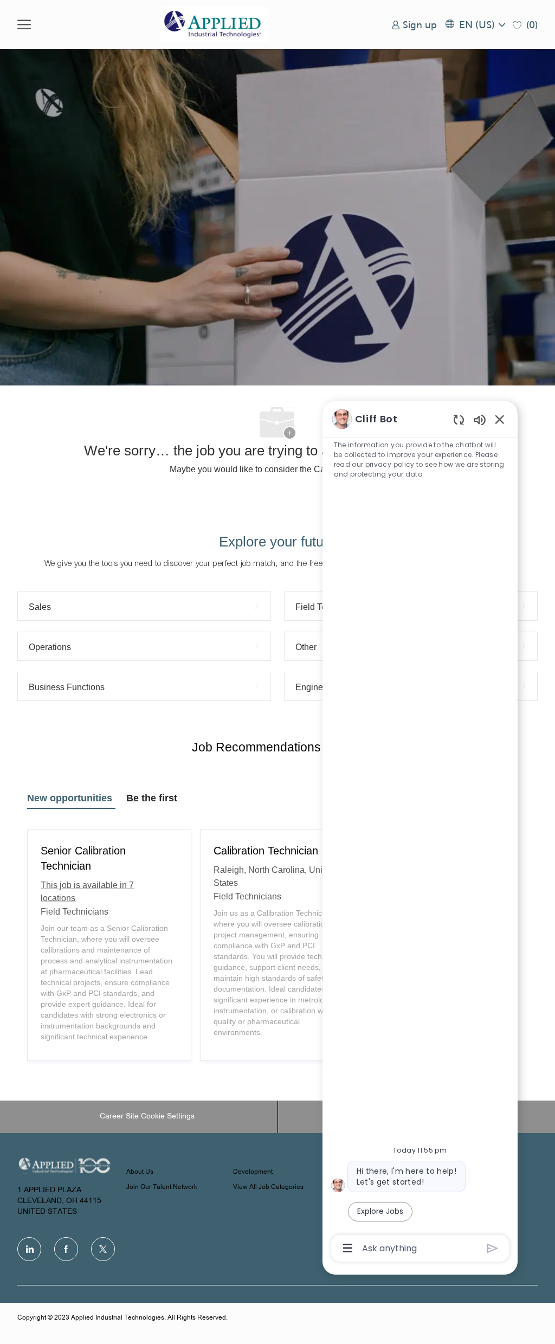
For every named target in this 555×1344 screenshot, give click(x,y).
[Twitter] (103, 1249)
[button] (474, 24)
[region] (420, 832)
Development (253, 1172)
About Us (139, 1172)
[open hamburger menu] (24, 24)
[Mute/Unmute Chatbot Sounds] (480, 419)
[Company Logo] (214, 24)
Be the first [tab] (151, 798)
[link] (414, 25)
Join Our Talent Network (161, 1187)
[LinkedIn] (29, 1249)
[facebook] (66, 1249)
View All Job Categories (268, 1187)
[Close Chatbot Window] (500, 419)
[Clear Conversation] (459, 419)
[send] (492, 1248)
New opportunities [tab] (69, 798)
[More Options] (347, 1248)
